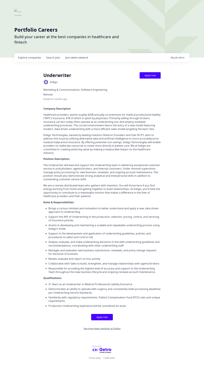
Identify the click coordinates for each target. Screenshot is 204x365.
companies (29, 57)
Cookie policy (109, 358)
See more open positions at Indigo (102, 328)
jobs (53, 57)
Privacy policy (95, 358)
